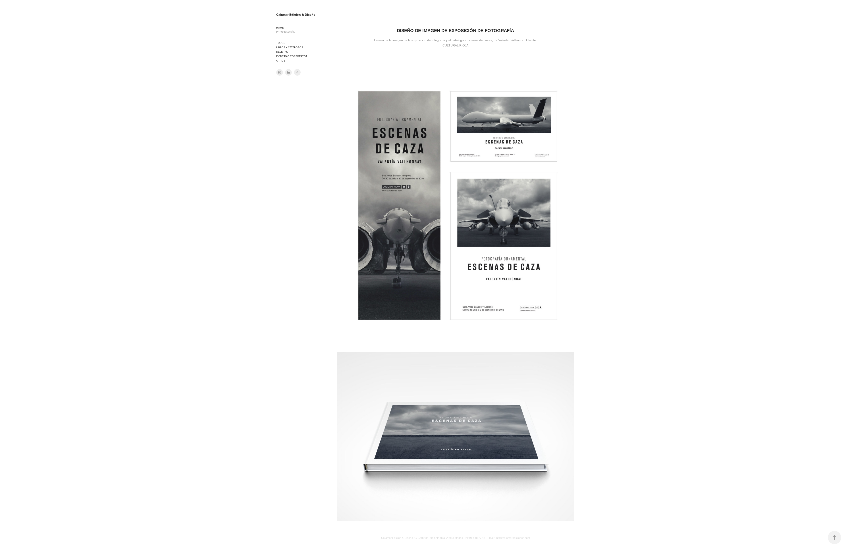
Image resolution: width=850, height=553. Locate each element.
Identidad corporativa (291, 56)
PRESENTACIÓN (285, 32)
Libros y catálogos (289, 47)
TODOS (280, 43)
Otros (280, 60)
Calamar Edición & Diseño (295, 14)
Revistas (282, 51)
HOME (280, 27)
